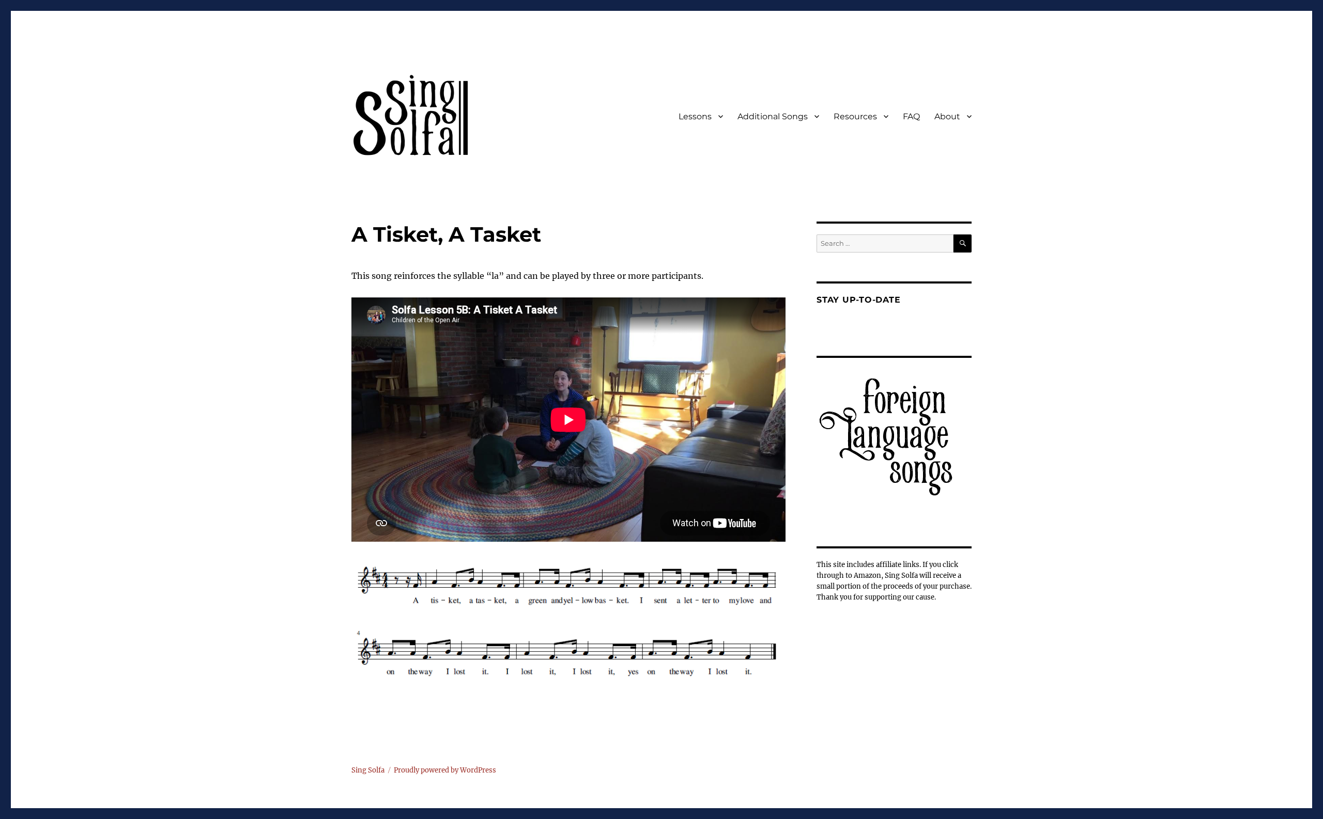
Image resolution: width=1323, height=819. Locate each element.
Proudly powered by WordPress (445, 770)
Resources (855, 116)
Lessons (695, 116)
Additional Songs (772, 116)
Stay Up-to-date (858, 300)
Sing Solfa (367, 770)
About (947, 116)
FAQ (911, 116)
